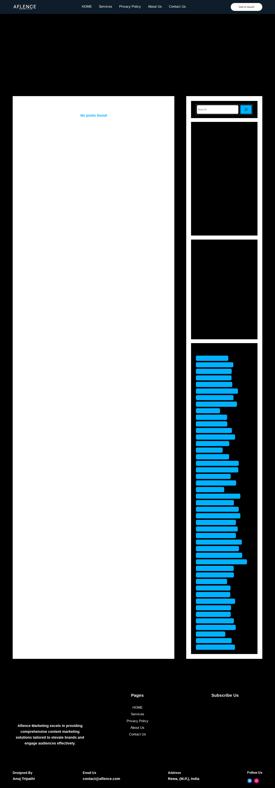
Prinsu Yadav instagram (220, 515)
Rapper (207, 310)
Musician (208, 296)
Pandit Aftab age (214, 456)
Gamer (207, 275)
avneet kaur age (214, 358)
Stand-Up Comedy (215, 324)
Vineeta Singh (212, 634)
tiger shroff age (213, 581)
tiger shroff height (215, 607)
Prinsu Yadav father (217, 502)
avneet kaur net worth (218, 404)
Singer (206, 317)
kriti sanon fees (213, 424)
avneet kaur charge (216, 364)
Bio (204, 261)
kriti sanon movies (216, 430)
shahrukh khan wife (217, 575)
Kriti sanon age (213, 417)
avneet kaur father (216, 378)
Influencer (209, 282)
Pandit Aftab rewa (215, 476)
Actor (206, 254)
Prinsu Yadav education (220, 496)
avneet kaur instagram (219, 391)
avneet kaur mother (217, 397)
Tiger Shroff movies (217, 621)
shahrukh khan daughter (221, 542)
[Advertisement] (137, 55)
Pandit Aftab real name (219, 469)
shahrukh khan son (217, 568)
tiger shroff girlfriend (217, 601)
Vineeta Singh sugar (217, 647)
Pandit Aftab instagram (219, 463)
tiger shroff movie (215, 614)
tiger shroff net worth (218, 627)
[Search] (246, 109)
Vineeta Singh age (216, 640)
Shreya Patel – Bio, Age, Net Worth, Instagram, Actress (231, 198)
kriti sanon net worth (217, 437)
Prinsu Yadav (212, 489)
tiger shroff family (215, 588)
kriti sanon (210, 410)
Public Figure (211, 303)
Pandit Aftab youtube (218, 483)
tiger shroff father (215, 594)
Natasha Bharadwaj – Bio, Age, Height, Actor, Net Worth (232, 147)
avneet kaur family (216, 371)
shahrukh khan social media (223, 562)
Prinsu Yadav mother (218, 522)
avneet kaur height (216, 384)
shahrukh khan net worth (221, 555)
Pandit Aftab (211, 450)
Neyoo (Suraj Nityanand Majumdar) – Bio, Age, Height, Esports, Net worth (233, 215)
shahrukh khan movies (219, 548)
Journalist (209, 289)
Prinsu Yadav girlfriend (219, 509)
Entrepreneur (211, 268)
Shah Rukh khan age (218, 535)
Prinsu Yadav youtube (219, 529)
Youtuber (208, 331)
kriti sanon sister (214, 443)
